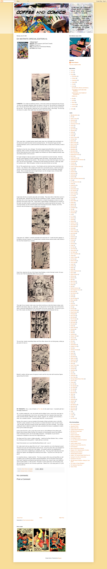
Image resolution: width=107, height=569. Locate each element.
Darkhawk (73, 175)
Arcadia (72, 134)
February (74, 104)
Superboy (73, 366)
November (74, 76)
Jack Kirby (73, 248)
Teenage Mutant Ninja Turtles (77, 379)
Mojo (72, 286)
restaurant (73, 320)
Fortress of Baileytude (76, 436)
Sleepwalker (73, 344)
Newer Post (19, 517)
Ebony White (73, 200)
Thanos (72, 382)
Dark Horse (73, 173)
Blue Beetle (73, 151)
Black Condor (74, 144)
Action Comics (74, 118)
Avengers (73, 139)
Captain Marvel (74, 158)
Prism (72, 303)
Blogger (59, 558)
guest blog (73, 233)
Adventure (73, 120)
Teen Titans (73, 377)
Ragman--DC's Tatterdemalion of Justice (80, 450)
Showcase (73, 339)
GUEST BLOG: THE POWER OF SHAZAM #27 (79, 93)
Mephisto (73, 277)
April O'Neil (73, 128)
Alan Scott (73, 122)
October (74, 78)
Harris (72, 235)
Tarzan (72, 373)
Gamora (72, 221)
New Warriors (74, 293)
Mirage (72, 284)
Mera (72, 279)
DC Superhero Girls (75, 182)
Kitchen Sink (73, 260)
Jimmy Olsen (73, 250)
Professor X (73, 305)
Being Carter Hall (74, 427)
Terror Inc (73, 380)
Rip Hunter (73, 322)
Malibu (72, 267)
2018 (72, 70)
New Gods (73, 291)
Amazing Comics (23, 470)
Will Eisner (73, 408)
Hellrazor (73, 238)
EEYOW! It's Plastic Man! (76, 431)
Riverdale (73, 324)
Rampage (73, 313)
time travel (73, 392)
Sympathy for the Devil (76, 458)
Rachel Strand (74, 310)
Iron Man (73, 247)
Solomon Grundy (74, 349)
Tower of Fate (74, 466)
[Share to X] (39, 469)
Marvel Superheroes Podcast (77, 448)
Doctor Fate (73, 192)
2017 (72, 72)
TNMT (72, 396)
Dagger (72, 170)
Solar (72, 348)
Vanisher (73, 401)
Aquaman (73, 130)
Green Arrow (73, 229)
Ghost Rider (73, 226)
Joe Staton (73, 252)
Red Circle (73, 315)
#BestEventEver (74, 115)
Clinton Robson (74, 62)
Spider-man (73, 358)
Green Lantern (74, 231)
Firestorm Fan (74, 433)
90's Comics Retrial (75, 424)
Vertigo (72, 402)
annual (72, 127)
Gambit (72, 219)
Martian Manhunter (75, 271)
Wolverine (73, 409)
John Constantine (75, 253)
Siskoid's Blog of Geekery (76, 453)
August (73, 82)
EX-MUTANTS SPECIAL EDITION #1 (80, 87)
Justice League (74, 257)
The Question (74, 385)
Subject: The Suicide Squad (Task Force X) (80, 455)
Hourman (73, 243)
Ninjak (72, 295)
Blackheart (73, 146)
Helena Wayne (74, 441)
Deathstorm (73, 185)
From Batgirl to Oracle (76, 438)
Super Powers (74, 365)
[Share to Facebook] (41, 469)
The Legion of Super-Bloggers (77, 463)
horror (72, 242)
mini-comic (73, 283)
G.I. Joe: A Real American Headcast (79, 439)
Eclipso (72, 202)
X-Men (72, 414)
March (73, 102)
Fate (72, 209)
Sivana (72, 343)
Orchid (72, 296)
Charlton (73, 163)
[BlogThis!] (38, 469)
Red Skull (73, 317)
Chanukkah (73, 161)
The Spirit (73, 389)
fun (71, 214)
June (73, 86)
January (74, 106)
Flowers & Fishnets (75, 434)
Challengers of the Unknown (77, 159)
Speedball (73, 356)
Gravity (72, 228)
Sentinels (73, 334)
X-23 (72, 413)
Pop (71, 301)
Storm (72, 363)
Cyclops (72, 168)
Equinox (72, 206)
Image (72, 245)
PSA (72, 307)
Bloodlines (73, 149)
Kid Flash (73, 259)
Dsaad (72, 199)
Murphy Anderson (75, 288)
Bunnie (72, 156)
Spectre (72, 354)
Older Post (61, 517)
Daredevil (73, 171)
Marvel (72, 272)
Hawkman (73, 236)
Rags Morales (74, 312)
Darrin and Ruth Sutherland (77, 178)
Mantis (72, 269)
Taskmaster (73, 375)
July (73, 84)
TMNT (72, 394)
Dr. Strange (73, 197)
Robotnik (73, 329)
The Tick (72, 391)
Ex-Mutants (30, 470)
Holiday (72, 240)
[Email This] (36, 469)
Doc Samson (73, 190)
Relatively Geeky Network (76, 451)
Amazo (72, 125)
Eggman (72, 204)
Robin (72, 325)
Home (40, 517)
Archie (72, 135)
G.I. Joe (72, 216)
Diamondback (74, 188)
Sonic (72, 351)
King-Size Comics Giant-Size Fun (78, 445)
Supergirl (73, 368)
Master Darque (74, 274)
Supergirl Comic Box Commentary (78, 457)
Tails (72, 372)
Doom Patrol (73, 194)
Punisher (73, 308)
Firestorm (73, 212)
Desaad (72, 187)
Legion (72, 264)
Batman (72, 140)
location (72, 265)
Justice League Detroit (76, 443)
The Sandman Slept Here (76, 465)
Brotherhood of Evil (75, 154)
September (74, 80)
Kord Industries (74, 446)
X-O (71, 416)
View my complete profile (75, 64)
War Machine (74, 404)
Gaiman (72, 217)
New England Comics (76, 289)
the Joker (73, 384)
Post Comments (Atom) (28, 520)
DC (71, 180)
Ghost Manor (73, 224)
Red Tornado (74, 319)
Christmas (73, 164)
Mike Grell (73, 281)
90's (71, 116)
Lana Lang (73, 262)
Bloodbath (73, 147)
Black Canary (74, 142)
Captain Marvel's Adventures (77, 429)
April (73, 100)
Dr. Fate (72, 195)
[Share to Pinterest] (42, 469)
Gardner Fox (73, 223)
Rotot (72, 331)
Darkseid (73, 176)
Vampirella (73, 399)
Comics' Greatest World (76, 166)
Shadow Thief (74, 336)
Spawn (72, 353)
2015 (72, 109)
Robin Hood (73, 327)
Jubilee (72, 255)
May (73, 98)
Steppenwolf (73, 360)
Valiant (72, 397)
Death (72, 183)
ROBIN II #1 (74, 96)
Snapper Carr (74, 346)
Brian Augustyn (74, 152)
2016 (72, 74)
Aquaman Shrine (74, 426)
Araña (72, 132)
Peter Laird (73, 300)
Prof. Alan (40, 409)
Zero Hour (73, 418)
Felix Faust (73, 211)
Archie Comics (74, 137)
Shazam (72, 337)
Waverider (73, 406)
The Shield (73, 387)
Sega (72, 332)
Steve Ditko (73, 361)
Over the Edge (74, 298)
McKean (72, 276)
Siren (72, 341)
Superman (73, 370)
